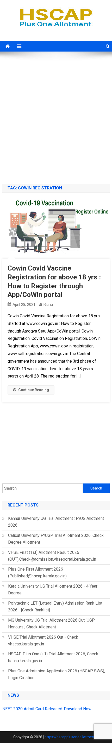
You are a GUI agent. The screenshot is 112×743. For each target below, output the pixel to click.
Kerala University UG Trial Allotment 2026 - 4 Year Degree (52, 589)
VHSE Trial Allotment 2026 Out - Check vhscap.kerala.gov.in (43, 640)
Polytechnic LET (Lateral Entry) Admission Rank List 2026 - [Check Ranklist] (55, 606)
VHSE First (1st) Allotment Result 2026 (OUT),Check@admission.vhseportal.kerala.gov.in (52, 556)
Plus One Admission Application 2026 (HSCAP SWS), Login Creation (56, 674)
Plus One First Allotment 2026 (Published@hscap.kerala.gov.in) (37, 572)
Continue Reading (33, 390)
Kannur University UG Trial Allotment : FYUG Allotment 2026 (56, 522)
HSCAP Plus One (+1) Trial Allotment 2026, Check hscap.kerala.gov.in (53, 657)
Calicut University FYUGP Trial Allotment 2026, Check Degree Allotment (56, 539)
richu (48, 304)
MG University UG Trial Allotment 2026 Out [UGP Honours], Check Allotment (51, 623)
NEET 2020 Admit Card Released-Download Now (46, 708)
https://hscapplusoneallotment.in (72, 737)
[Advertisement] (56, 118)
